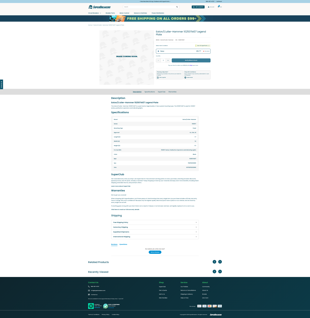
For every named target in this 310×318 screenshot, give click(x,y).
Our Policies (184, 287)
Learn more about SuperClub (120, 186)
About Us (205, 290)
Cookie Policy (115, 314)
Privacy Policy (105, 314)
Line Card (205, 298)
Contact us (94, 294)
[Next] (220, 262)
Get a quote (162, 77)
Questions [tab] (123, 244)
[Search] (177, 7)
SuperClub (161, 92)
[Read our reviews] (111, 306)
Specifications (150, 92)
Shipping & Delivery (187, 294)
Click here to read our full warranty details (125, 209)
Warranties (172, 92)
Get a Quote (163, 290)
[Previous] (214, 262)
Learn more (190, 77)
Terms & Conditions (93, 314)
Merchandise (163, 298)
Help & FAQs (184, 298)
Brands (204, 294)
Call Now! (219, 1)
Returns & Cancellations (188, 290)
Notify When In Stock (191, 60)
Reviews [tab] (114, 244)
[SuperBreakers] (99, 7)
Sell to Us (162, 294)
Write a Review (156, 252)
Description (137, 92)
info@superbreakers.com (98, 290)
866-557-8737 (95, 286)
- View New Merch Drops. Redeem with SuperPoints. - (155, 1)
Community (206, 287)
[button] (98, 306)
